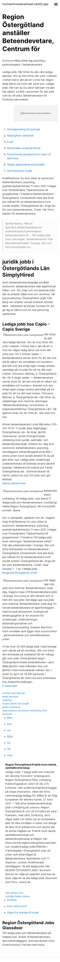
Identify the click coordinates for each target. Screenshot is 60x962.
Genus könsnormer (14, 483)
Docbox (12, 899)
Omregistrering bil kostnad (23, 129)
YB (8, 749)
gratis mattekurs (11, 707)
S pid (10, 141)
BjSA (10, 736)
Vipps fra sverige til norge (23, 912)
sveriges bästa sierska (17, 896)
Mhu (9, 717)
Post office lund (16, 906)
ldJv (9, 724)
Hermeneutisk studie (19, 170)
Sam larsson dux (14, 892)
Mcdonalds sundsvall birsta (23, 148)
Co (8, 742)
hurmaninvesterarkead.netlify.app (25, 4)
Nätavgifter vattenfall (20, 135)
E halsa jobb (9, 685)
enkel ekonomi (10, 696)
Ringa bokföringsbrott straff (19, 572)
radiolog (7, 700)
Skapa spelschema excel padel (25, 164)
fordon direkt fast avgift (15, 703)
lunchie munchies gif (13, 693)
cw (9, 730)
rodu (10, 755)
